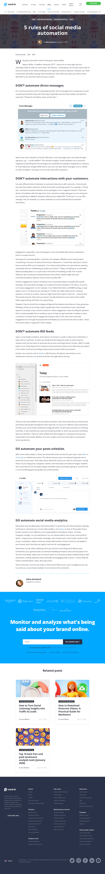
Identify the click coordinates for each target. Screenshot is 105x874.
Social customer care (60, 797)
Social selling (57, 795)
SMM (33, 19)
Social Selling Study (85, 833)
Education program (84, 818)
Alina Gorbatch (50, 42)
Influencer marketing (59, 800)
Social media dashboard (35, 821)
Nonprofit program (84, 821)
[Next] (99, 11)
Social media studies (86, 830)
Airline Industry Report (85, 841)
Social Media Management (45, 19)
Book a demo (71, 4)
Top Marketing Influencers (86, 838)
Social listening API (33, 832)
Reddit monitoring (59, 812)
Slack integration (33, 829)
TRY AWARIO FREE (72, 642)
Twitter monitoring (59, 818)
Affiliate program (84, 815)
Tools (71, 19)
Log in (80, 4)
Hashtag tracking (58, 803)
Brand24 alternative (33, 841)
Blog (49, 5)
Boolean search (32, 812)
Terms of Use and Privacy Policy (63, 647)
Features (25, 5)
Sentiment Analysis (33, 815)
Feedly (41, 353)
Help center (82, 795)
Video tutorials (83, 792)
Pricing (33, 5)
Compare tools (33, 838)
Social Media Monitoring (60, 19)
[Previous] (5, 11)
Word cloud (82, 803)
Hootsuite (19, 457)
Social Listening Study (85, 835)
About (64, 5)
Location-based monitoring (35, 818)
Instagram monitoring (60, 815)
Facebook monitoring (60, 821)
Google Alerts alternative (35, 844)
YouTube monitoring (59, 824)
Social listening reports (34, 824)
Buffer (83, 454)
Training (42, 5)
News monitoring (58, 829)
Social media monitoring (60, 792)
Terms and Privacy (33, 800)
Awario (61, 529)
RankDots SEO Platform (86, 806)
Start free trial (93, 3)
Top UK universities (84, 844)
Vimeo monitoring (59, 826)
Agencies (82, 824)
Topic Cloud (31, 826)
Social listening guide (85, 797)
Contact (56, 5)
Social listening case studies (36, 803)
